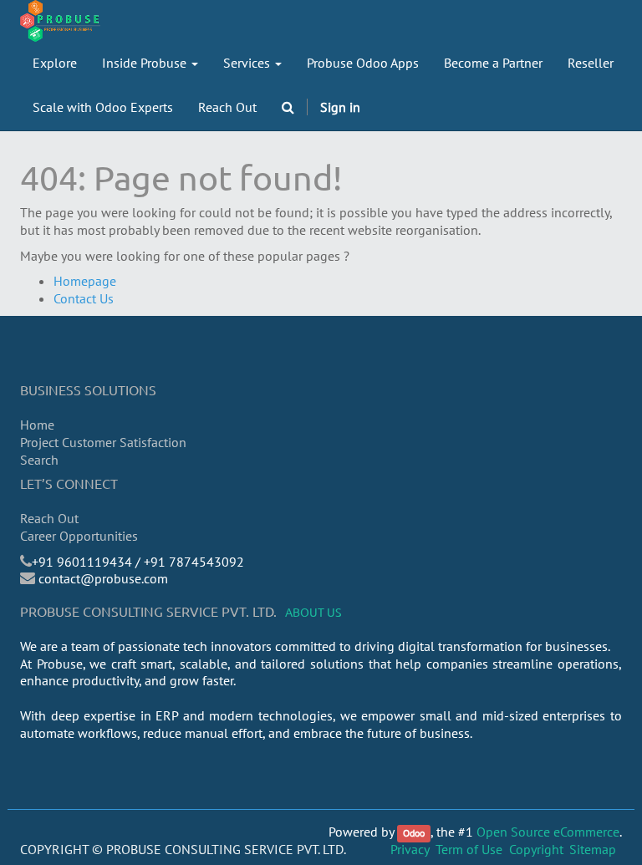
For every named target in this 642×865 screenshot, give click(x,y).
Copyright (536, 849)
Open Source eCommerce (547, 831)
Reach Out (49, 518)
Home (37, 424)
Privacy (410, 849)
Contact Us (84, 298)
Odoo (414, 833)
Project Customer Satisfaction (103, 442)
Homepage (85, 280)
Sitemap (592, 849)
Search (39, 459)
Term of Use (469, 849)
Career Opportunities (79, 535)
